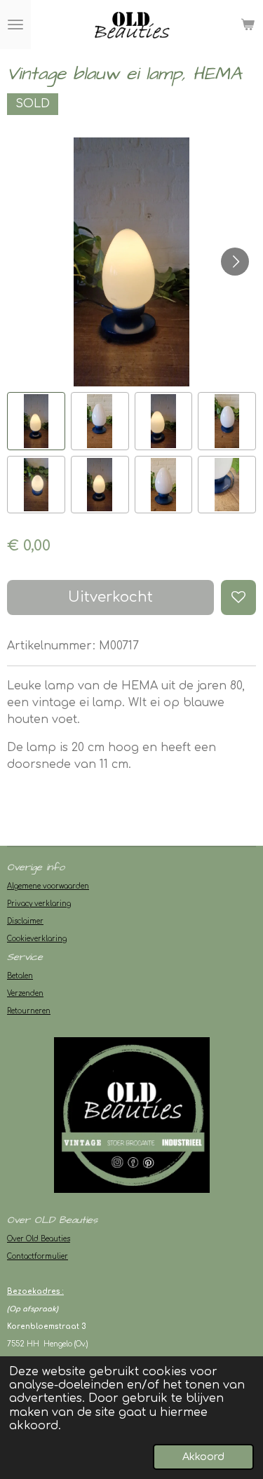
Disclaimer (25, 921)
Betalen (20, 976)
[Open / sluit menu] (15, 24)
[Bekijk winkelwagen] (247, 24)
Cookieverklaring (37, 939)
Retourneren (28, 1011)
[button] (36, 421)
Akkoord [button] (203, 1456)
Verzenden (25, 993)
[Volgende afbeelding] (235, 262)
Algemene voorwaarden (48, 886)
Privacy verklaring (39, 903)
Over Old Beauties (38, 1239)
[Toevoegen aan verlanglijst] (238, 597)
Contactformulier (37, 1256)
